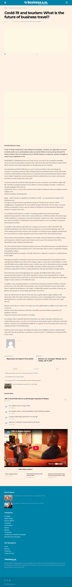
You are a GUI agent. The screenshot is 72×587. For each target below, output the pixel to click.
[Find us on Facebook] (4, 580)
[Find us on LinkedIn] (9, 580)
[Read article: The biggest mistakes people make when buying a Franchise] (8, 505)
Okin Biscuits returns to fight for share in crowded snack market (29, 495)
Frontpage (7, 516)
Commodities (8, 525)
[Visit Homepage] (36, 2)
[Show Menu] (5, 2)
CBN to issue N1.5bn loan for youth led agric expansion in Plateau (21, 373)
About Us (7, 548)
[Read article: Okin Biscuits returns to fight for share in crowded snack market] (8, 498)
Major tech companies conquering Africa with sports (24, 422)
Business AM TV (9, 520)
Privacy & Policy (9, 553)
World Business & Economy (12, 537)
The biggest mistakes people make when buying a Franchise (28, 503)
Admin (7, 21)
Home (5, 8)
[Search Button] (67, 2)
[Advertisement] (36, 40)
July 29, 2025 (15, 21)
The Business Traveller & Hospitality (15, 534)
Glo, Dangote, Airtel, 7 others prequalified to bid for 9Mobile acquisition (23, 380)
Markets (6, 530)
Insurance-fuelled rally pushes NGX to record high (24, 384)
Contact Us (7, 551)
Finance (6, 527)
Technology (7, 532)
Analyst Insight (8, 518)
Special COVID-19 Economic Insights (18, 8)
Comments (7, 523)
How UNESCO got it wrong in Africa (14, 376)
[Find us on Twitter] (7, 580)
